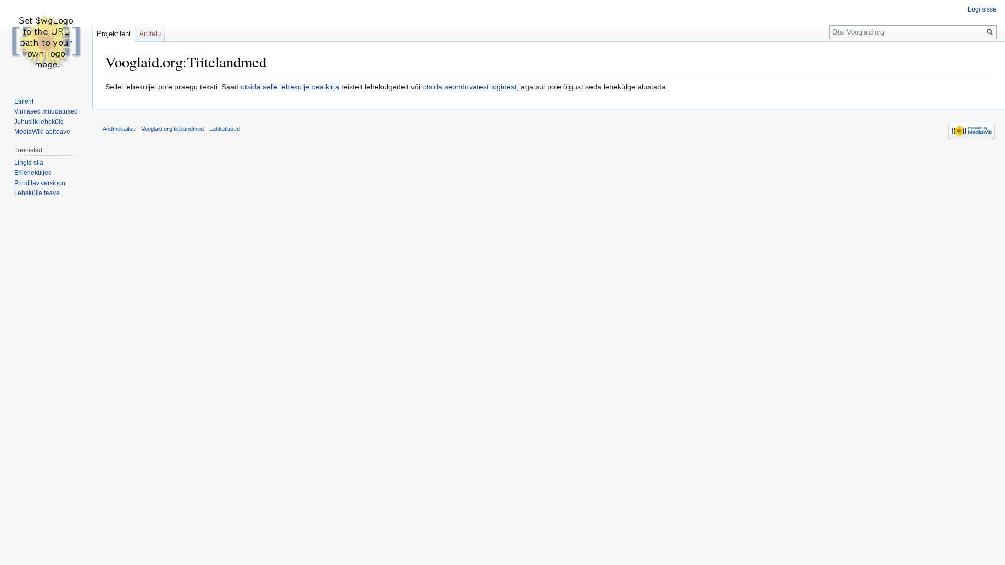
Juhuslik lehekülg (39, 122)
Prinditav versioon (39, 183)
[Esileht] (46, 42)
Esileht (24, 101)
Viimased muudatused (46, 111)
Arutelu (150, 34)
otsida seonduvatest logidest (469, 87)
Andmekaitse (119, 129)
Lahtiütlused (224, 129)
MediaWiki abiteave (42, 131)
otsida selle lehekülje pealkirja (290, 87)
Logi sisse (982, 9)
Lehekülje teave (37, 193)
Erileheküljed (33, 172)
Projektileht (114, 34)
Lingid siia (28, 162)
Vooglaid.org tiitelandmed (172, 129)
